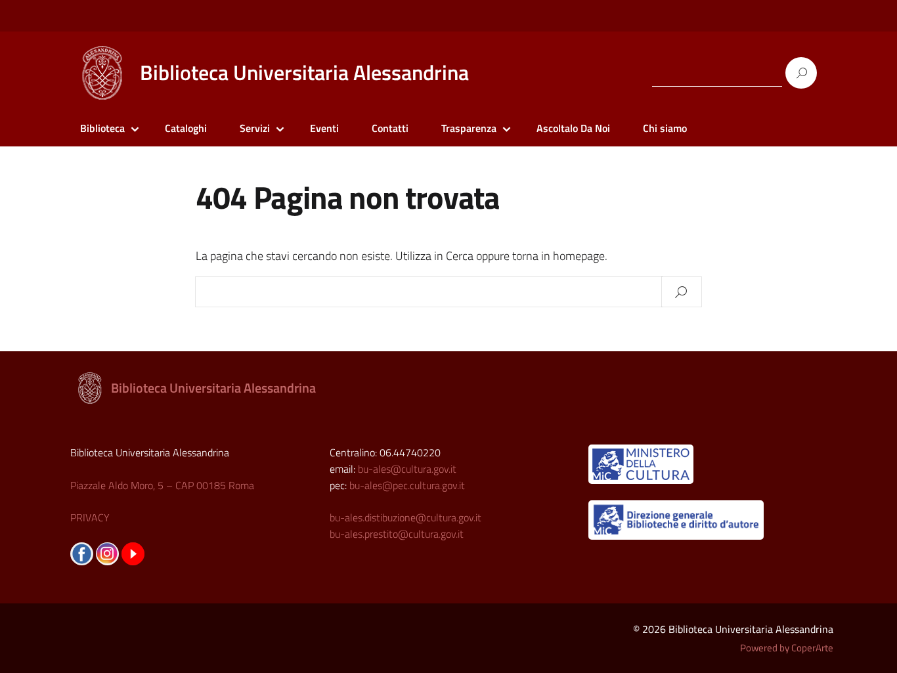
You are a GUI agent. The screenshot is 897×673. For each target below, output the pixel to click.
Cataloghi (186, 128)
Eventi (324, 128)
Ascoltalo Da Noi (573, 128)
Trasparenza (468, 128)
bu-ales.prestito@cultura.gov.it (397, 534)
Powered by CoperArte (786, 647)
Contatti (390, 128)
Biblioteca (102, 128)
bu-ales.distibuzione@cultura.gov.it (405, 517)
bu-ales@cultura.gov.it (407, 469)
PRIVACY (90, 517)
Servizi (255, 128)
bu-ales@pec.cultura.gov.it (407, 485)
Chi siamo (665, 128)
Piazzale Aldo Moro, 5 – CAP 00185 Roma (162, 485)
